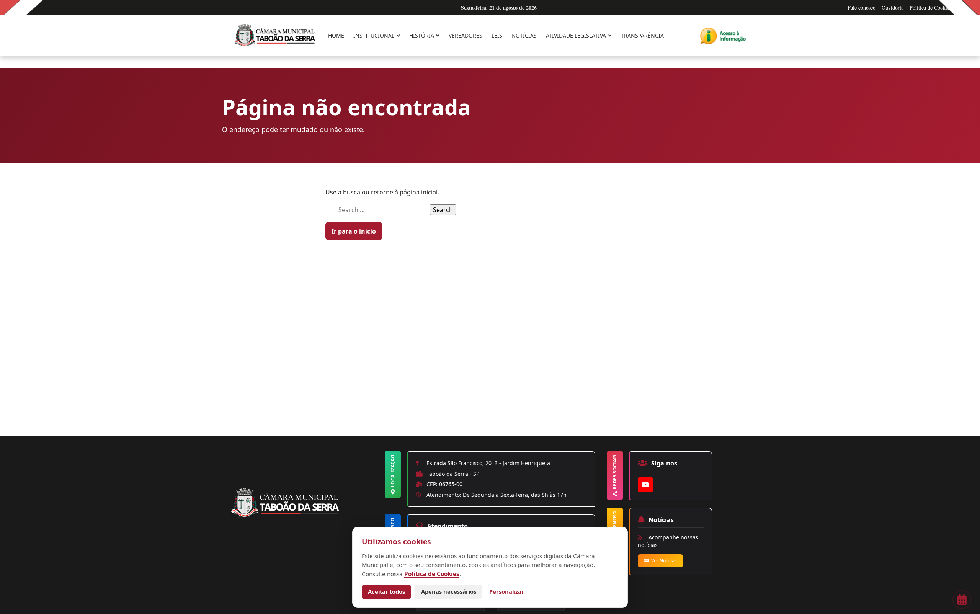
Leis (497, 35)
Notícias (524, 35)
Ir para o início (354, 231)
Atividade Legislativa (576, 35)
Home (336, 35)
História (421, 35)
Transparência (642, 35)
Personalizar (506, 591)
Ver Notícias (664, 560)
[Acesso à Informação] (722, 35)
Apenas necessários (448, 591)
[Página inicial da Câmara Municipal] (306, 516)
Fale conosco (861, 7)
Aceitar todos (386, 591)
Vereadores (465, 35)
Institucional (373, 35)
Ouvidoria (892, 7)
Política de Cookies (930, 7)
